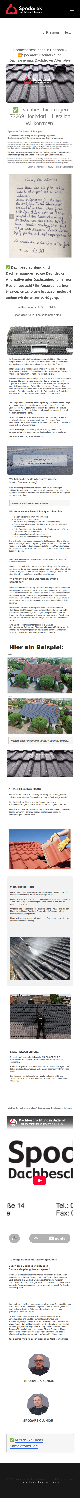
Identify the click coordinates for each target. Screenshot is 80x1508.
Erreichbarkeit (29, 1482)
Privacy (55, 1482)
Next (67, 32)
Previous (53, 32)
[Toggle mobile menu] (72, 9)
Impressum (44, 1482)
